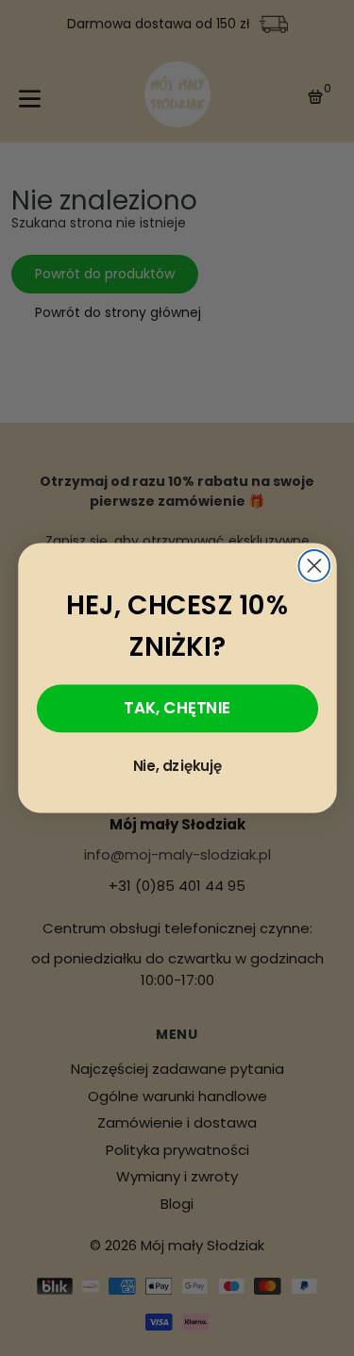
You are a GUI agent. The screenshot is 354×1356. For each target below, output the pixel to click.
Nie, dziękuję (177, 766)
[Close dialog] (313, 565)
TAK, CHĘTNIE (177, 707)
